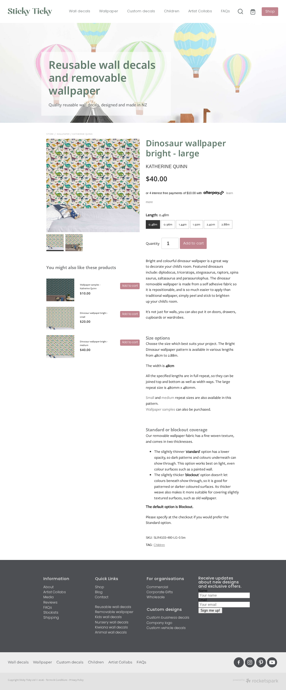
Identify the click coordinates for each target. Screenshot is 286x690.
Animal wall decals (111, 632)
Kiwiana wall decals (111, 627)
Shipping (51, 618)
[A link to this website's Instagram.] (250, 662)
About (48, 587)
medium (167, 397)
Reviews (50, 603)
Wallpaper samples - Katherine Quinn (90, 286)
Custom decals (141, 11)
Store (50, 134)
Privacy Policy (76, 680)
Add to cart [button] (193, 243)
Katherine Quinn (82, 134)
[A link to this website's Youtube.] (272, 662)
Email (202, 600)
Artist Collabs (200, 11)
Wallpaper (108, 11)
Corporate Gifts (160, 592)
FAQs (225, 11)
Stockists (50, 613)
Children (171, 11)
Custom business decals (168, 618)
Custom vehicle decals (166, 628)
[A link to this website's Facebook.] (239, 662)
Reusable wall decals (113, 607)
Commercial (157, 587)
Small (150, 397)
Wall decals (79, 11)
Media (48, 597)
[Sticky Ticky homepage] (35, 11)
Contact (101, 597)
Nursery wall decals (111, 622)
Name (203, 591)
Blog (99, 592)
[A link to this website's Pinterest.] (261, 662)
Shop (270, 12)
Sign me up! (210, 610)
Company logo (159, 623)
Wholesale (156, 597)
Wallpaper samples (160, 409)
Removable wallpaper (114, 612)
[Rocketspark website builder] (255, 681)
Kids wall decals (108, 617)
